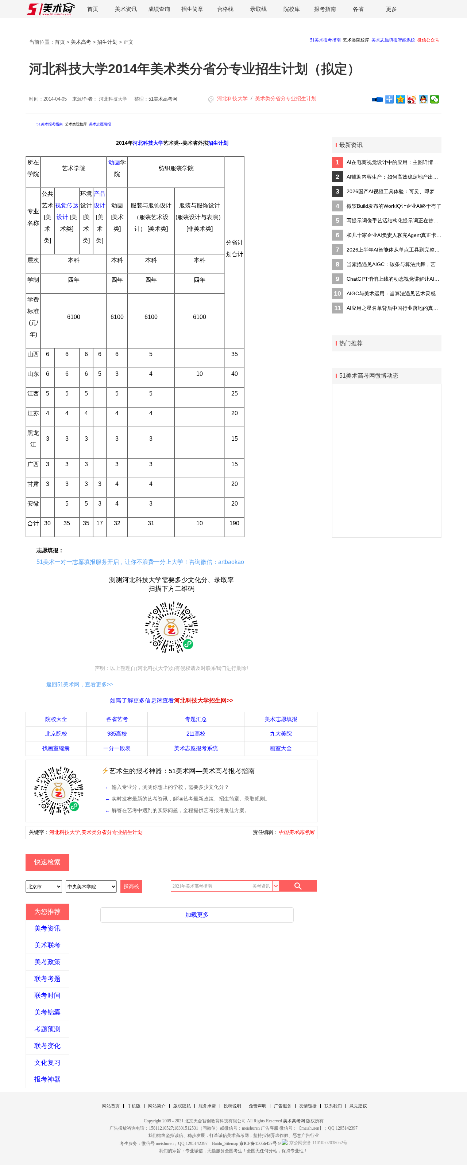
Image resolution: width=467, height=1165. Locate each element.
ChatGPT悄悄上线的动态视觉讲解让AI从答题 (394, 279)
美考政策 (47, 962)
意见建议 (358, 1105)
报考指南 (325, 9)
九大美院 (281, 733)
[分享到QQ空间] (400, 99)
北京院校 (56, 733)
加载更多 (197, 915)
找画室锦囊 (56, 748)
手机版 (133, 1105)
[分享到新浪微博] (412, 99)
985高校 (117, 733)
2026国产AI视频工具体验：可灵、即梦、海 (394, 191)
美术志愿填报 (100, 124)
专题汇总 (196, 719)
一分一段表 (117, 748)
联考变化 (47, 1045)
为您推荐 (47, 911)
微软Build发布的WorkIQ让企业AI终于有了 (394, 206)
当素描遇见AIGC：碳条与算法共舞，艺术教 (394, 264)
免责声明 (257, 1105)
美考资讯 (47, 928)
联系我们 (333, 1105)
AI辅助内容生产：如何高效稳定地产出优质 (394, 177)
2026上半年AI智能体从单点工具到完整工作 (394, 250)
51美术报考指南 (49, 124)
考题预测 (47, 1029)
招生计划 (107, 42)
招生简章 (192, 9)
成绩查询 (159, 9)
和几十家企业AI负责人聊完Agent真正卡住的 (394, 235)
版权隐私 (182, 1105)
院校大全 (56, 719)
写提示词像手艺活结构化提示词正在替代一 (394, 220)
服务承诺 (207, 1105)
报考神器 (47, 1079)
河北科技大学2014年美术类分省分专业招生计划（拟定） (194, 68)
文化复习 (47, 1062)
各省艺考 (117, 719)
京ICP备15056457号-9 (260, 1143)
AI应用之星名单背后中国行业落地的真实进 (394, 308)
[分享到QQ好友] (423, 99)
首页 (92, 9)
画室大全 (281, 748)
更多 (391, 9)
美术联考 (47, 945)
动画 (114, 162)
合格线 (225, 9)
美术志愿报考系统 (196, 748)
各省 (358, 9)
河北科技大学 (232, 98)
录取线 (258, 9)
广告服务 (283, 1105)
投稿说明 (232, 1105)
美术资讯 (126, 9)
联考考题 (47, 978)
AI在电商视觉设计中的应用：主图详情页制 (394, 162)
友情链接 (308, 1105)
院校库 (291, 9)
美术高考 (81, 42)
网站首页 (111, 1105)
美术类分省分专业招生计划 (285, 98)
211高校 (195, 733)
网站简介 (157, 1105)
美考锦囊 (47, 1012)
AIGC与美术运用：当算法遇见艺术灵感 (391, 293)
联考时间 (47, 995)
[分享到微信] (434, 99)
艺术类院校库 (76, 124)
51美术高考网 (162, 99)
